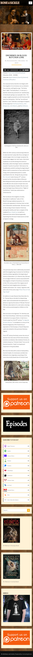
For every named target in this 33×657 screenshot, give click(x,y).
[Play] (5, 70)
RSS (11, 79)
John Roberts (13, 106)
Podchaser (6, 79)
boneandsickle (12, 60)
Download (22, 73)
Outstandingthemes (27, 654)
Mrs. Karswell (6, 177)
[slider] (27, 69)
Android (25, 77)
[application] (16, 70)
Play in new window (13, 73)
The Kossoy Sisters (18, 103)
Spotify (20, 77)
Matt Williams (24, 106)
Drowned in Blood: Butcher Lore (16, 56)
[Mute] (23, 70)
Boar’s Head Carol (13, 212)
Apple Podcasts (13, 77)
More (14, 79)
